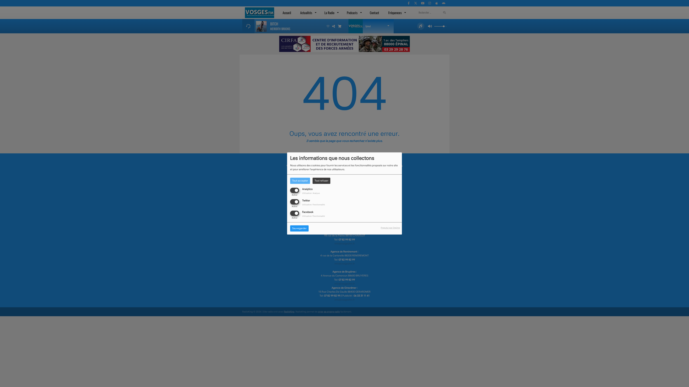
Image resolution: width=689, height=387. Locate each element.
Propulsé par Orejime (390, 228)
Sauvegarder (299, 228)
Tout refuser (321, 180)
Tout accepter (300, 180)
